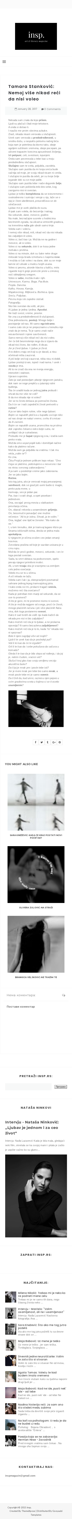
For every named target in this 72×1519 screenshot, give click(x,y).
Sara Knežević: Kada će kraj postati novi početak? (36, 836)
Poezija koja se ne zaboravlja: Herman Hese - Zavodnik (38, 1438)
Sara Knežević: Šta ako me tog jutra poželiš (42, 1326)
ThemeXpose (28, 1511)
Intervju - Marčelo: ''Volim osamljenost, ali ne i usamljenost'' (41, 1310)
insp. (29, 1507)
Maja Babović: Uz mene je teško (39, 1341)
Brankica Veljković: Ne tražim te (36, 977)
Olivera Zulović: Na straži (36, 907)
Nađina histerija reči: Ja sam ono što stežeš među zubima (40, 1406)
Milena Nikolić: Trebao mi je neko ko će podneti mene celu (41, 1294)
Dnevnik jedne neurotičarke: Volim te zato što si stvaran (41, 1358)
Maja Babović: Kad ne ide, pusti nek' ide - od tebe (42, 1390)
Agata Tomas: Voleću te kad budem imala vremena (37, 1374)
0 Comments (52, 109)
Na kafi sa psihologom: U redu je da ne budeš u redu (42, 1422)
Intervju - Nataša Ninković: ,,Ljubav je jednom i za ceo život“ (32, 1127)
